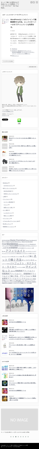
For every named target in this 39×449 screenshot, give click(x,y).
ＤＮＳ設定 (29, 283)
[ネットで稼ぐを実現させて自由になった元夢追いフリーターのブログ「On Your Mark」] (10, 5)
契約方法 (13, 271)
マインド (6, 204)
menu (37, 2)
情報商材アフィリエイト (8, 226)
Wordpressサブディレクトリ (24, 50)
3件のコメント (15, 55)
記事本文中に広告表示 (7, 283)
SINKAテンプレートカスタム (10, 193)
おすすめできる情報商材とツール (17, 322)
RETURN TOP (32, 66)
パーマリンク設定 (21, 267)
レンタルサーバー (8, 212)
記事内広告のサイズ (22, 281)
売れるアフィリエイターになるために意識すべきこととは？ (22, 139)
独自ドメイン (6, 280)
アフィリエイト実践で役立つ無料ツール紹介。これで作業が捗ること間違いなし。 (22, 368)
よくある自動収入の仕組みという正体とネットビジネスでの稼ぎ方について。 (22, 154)
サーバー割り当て (11, 256)
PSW (4, 244)
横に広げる (30, 278)
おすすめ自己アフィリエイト (25, 247)
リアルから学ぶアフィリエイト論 (10, 221)
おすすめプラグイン (8, 185)
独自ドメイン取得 (8, 215)
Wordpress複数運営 (16, 52)
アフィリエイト (6, 199)
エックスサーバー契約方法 (15, 253)
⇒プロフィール (5, 115)
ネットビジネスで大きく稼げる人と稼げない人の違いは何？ (22, 146)
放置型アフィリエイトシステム (14, 279)
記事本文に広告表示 (31, 281)
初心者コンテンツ (7, 223)
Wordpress (14, 48)
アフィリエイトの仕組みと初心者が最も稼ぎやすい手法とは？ (22, 376)
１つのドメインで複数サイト (23, 53)
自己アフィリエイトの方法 (10, 281)
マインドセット (6, 218)
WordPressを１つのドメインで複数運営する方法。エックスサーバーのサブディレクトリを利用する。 (23, 23)
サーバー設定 (19, 256)
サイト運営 (5, 210)
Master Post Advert (18, 240)
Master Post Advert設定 (27, 241)
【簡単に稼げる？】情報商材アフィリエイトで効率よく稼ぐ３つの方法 (22, 399)
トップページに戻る (8, 61)
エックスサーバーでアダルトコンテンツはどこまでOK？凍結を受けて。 (22, 162)
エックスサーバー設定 (26, 253)
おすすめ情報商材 (10, 248)
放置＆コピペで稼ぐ (8, 207)
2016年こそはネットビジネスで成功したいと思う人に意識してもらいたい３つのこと (23, 169)
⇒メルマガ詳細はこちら (7, 111)
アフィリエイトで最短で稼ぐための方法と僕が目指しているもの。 (22, 383)
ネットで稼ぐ (28, 256)
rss (31, 2)
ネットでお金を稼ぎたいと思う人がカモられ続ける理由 (15, 432)
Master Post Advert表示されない (13, 241)
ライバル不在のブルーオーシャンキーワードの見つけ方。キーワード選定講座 (22, 353)
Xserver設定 (22, 245)
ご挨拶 (4, 196)
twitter (34, 2)
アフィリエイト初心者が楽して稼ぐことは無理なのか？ (22, 345)
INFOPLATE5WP (8, 191)
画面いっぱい (21, 280)
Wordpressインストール (24, 244)
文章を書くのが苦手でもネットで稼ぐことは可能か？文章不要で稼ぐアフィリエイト (22, 330)
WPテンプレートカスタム (9, 188)
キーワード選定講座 (8, 202)
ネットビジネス (28, 260)
